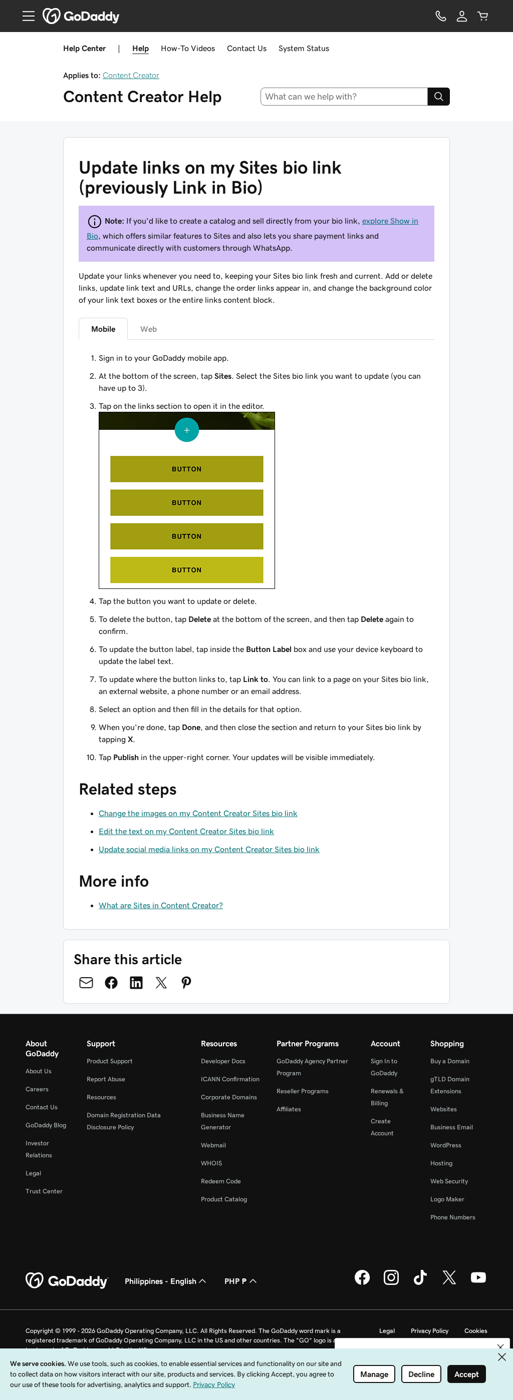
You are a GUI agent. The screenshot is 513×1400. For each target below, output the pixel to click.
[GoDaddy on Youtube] (478, 1283)
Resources (101, 1097)
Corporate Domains (229, 1097)
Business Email (451, 1127)
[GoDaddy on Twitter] (449, 1283)
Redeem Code (221, 1181)
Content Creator (131, 75)
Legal (33, 1173)
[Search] (439, 97)
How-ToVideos (188, 48)
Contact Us (247, 48)
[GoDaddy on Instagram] (391, 1283)
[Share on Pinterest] (186, 982)
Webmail (213, 1145)
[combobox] (344, 96)
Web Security (449, 1181)
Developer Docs (223, 1061)
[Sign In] (461, 16)
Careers (37, 1089)
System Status (304, 48)
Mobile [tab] (103, 329)
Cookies (475, 1330)
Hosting (441, 1163)
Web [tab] (148, 329)
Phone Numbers (452, 1217)
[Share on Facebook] (111, 982)
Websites (443, 1109)
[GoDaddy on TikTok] (420, 1283)
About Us (39, 1071)
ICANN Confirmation (230, 1079)
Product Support (110, 1061)
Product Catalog (224, 1199)
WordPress (445, 1145)
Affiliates (289, 1109)
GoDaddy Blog (46, 1125)
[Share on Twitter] (161, 982)
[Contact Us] (440, 16)
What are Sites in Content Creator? (161, 905)
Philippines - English (160, 1281)
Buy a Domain (449, 1061)
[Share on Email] (86, 982)
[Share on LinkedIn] (136, 982)
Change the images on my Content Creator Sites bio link (198, 813)
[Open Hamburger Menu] (25, 16)
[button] (500, 1347)
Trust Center (44, 1191)
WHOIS (211, 1163)
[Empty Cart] (483, 16)
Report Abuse (106, 1079)
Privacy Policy (429, 1330)
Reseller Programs (303, 1091)
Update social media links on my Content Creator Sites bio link (209, 849)
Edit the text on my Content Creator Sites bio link (186, 831)
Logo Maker (447, 1199)
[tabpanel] (256, 557)
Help (140, 48)
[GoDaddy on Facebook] (362, 1283)
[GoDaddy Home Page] (67, 1280)
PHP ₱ (235, 1281)
